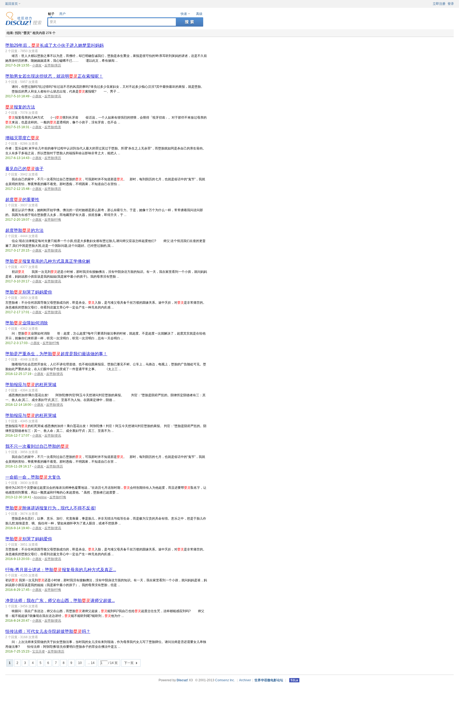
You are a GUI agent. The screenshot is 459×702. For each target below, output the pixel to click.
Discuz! (182, 680)
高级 (199, 14)
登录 (451, 4)
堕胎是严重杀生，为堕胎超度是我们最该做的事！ (56, 354)
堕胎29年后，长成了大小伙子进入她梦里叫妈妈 (54, 45)
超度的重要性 (22, 199)
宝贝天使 (38, 651)
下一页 (129, 663)
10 (80, 663)
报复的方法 (20, 107)
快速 (184, 14)
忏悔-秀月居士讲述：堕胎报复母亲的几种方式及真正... (60, 569)
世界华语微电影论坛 (268, 680)
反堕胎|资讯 (52, 96)
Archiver (245, 680)
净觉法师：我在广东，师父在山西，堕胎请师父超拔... (60, 600)
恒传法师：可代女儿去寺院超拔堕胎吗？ (47, 631)
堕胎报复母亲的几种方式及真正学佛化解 (47, 261)
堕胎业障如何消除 (26, 323)
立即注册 (439, 4)
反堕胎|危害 (52, 127)
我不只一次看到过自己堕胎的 (37, 446)
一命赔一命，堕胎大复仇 (33, 477)
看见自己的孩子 (24, 168)
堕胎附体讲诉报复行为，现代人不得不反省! (50, 508)
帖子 (51, 14)
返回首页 (11, 4)
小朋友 (37, 65)
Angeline (40, 497)
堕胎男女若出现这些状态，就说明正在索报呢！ (54, 76)
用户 (62, 14)
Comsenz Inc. (225, 680)
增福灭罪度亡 (22, 138)
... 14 (91, 663)
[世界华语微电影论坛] (23, 24)
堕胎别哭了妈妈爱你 (28, 292)
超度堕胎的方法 (24, 230)
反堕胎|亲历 (52, 65)
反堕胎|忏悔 (52, 220)
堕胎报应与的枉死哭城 (30, 384)
